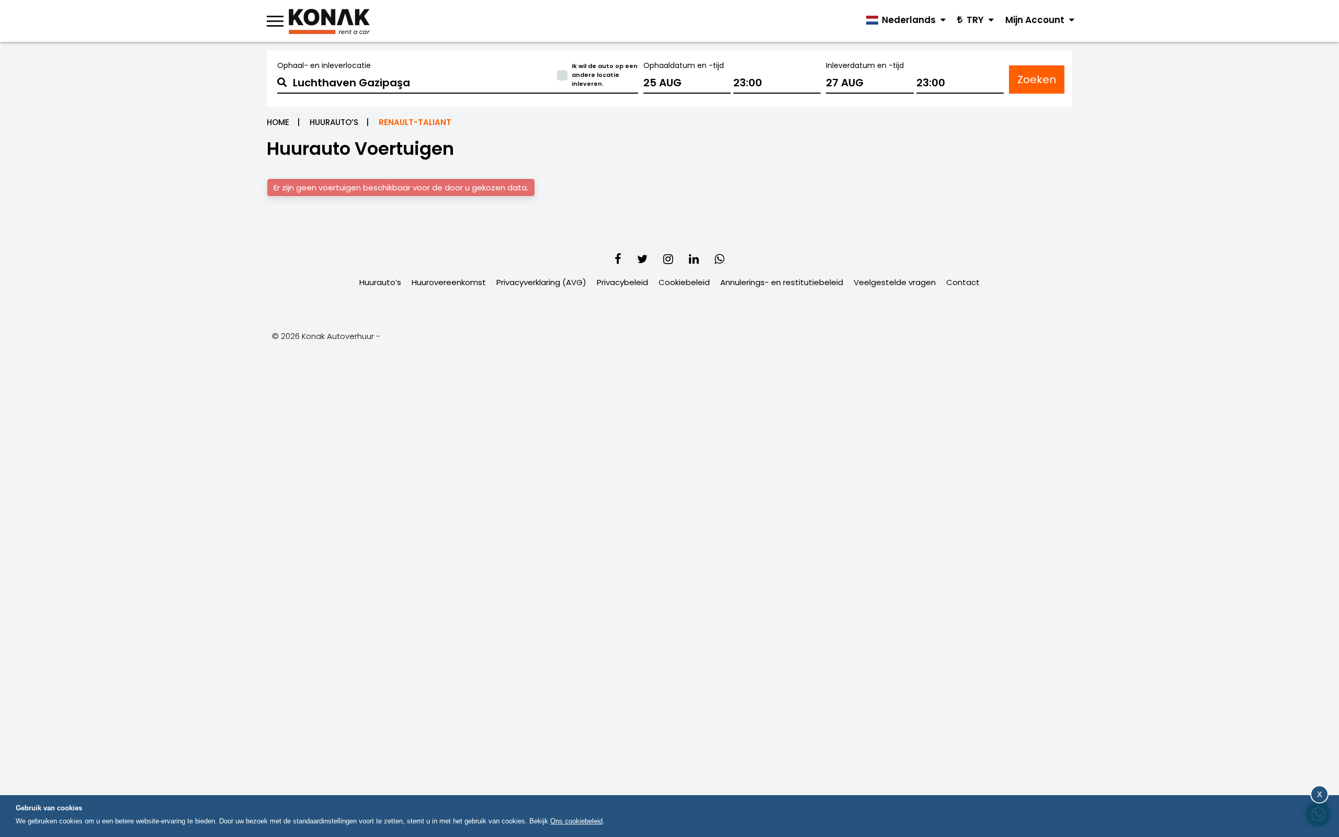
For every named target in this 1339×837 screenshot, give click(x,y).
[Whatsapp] (719, 259)
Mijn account (1035, 20)
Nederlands (909, 20)
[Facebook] (618, 259)
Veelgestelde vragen (895, 282)
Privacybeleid (622, 282)
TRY (975, 20)
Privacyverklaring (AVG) (541, 282)
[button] (457, 82)
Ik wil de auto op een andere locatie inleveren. (605, 75)
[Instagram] (668, 259)
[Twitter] (642, 259)
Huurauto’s (334, 122)
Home (278, 122)
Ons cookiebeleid (576, 821)
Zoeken (1036, 79)
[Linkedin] (694, 259)
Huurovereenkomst (449, 282)
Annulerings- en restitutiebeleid (781, 282)
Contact (963, 282)
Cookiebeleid (684, 282)
